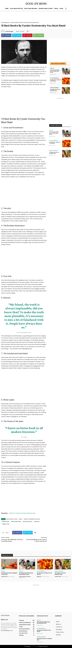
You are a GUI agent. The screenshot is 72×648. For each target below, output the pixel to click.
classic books (5, 521)
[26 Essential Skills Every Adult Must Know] (66, 71)
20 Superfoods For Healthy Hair (55, 90)
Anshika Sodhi (4, 576)
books (20, 519)
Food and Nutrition (54, 78)
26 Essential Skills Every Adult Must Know (54, 71)
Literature (36, 521)
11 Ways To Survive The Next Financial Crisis (22, 513)
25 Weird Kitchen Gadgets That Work (9, 573)
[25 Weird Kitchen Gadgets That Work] (9, 564)
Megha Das (39, 576)
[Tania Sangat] (2, 31)
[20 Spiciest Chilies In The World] (66, 80)
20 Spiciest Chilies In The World (55, 80)
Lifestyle (52, 68)
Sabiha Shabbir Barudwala (25, 576)
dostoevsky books (16, 521)
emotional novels (27, 521)
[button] (66, 8)
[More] (35, 532)
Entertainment (5, 22)
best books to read (12, 519)
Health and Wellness (54, 87)
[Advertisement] (21, 16)
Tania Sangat (9, 31)
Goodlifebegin (34, 646)
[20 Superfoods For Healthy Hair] (66, 90)
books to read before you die (32, 519)
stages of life (5, 524)
